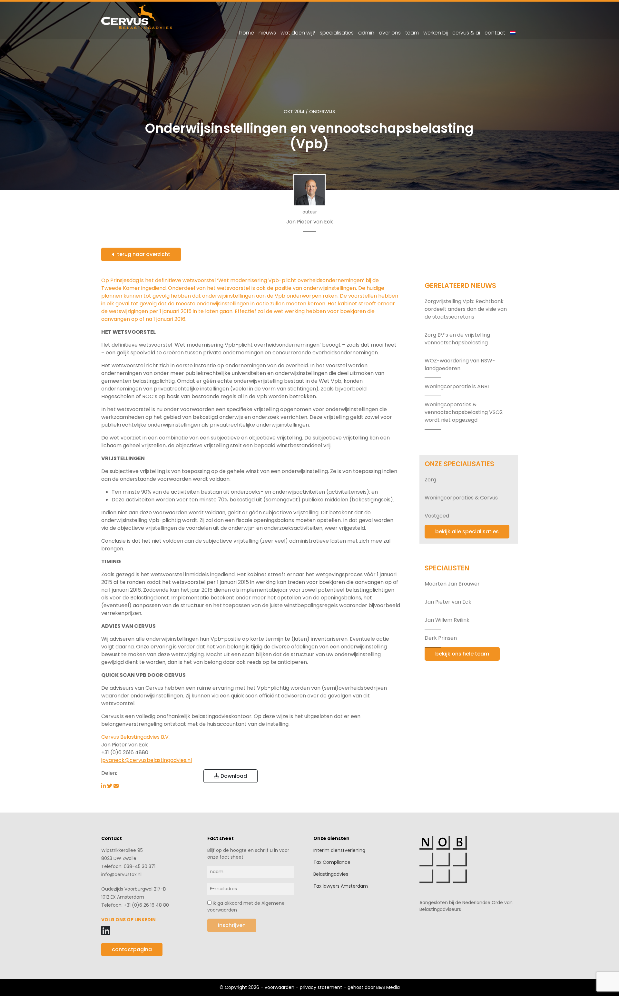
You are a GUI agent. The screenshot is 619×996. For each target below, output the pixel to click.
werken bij (435, 32)
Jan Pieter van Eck (448, 602)
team (412, 32)
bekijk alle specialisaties (467, 531)
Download (233, 776)
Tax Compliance (331, 862)
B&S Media (388, 987)
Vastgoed (437, 515)
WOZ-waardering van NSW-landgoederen (460, 364)
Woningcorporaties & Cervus (461, 497)
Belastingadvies (330, 874)
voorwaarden (279, 987)
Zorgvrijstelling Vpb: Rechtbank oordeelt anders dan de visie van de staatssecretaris (466, 309)
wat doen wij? (297, 32)
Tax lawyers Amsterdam (340, 886)
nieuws (267, 32)
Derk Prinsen (441, 638)
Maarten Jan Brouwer (452, 583)
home (246, 32)
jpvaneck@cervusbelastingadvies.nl (146, 760)
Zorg (430, 479)
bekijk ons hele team (462, 653)
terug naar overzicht (143, 254)
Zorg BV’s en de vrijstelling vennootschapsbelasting (457, 338)
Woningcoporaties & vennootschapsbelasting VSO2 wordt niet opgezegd (464, 412)
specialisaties (337, 32)
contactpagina (132, 949)
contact (495, 32)
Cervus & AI (466, 32)
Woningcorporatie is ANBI (457, 386)
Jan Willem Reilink (447, 620)
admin (366, 32)
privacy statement (321, 987)
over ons (390, 32)
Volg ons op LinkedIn (128, 919)
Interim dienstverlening (339, 850)
